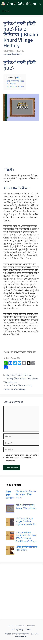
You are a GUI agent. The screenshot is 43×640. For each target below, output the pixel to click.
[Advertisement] (21, 145)
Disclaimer (30, 626)
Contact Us (19, 626)
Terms (28, 629)
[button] (40, 3)
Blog (9, 375)
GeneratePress (21, 636)
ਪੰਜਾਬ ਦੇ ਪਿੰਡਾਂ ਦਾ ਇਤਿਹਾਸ (21, 4)
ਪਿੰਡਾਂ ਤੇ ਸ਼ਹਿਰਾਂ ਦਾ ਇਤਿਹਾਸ (22, 375)
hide (17, 77)
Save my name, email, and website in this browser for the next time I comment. (22, 457)
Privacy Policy (17, 629)
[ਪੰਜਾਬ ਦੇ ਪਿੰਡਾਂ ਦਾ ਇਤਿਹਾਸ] (3, 3)
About (10, 626)
